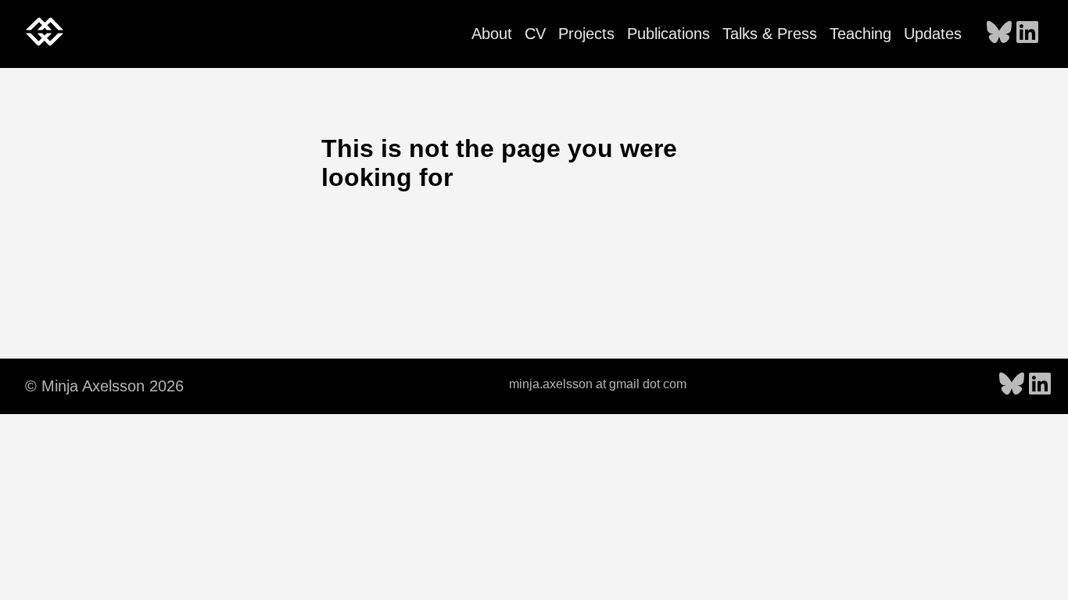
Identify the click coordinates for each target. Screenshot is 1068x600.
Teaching (860, 33)
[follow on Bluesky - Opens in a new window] (999, 34)
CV (535, 33)
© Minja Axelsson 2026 (104, 386)
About (491, 33)
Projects (586, 33)
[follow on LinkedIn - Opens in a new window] (1027, 34)
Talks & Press (769, 33)
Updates (933, 33)
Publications (668, 33)
